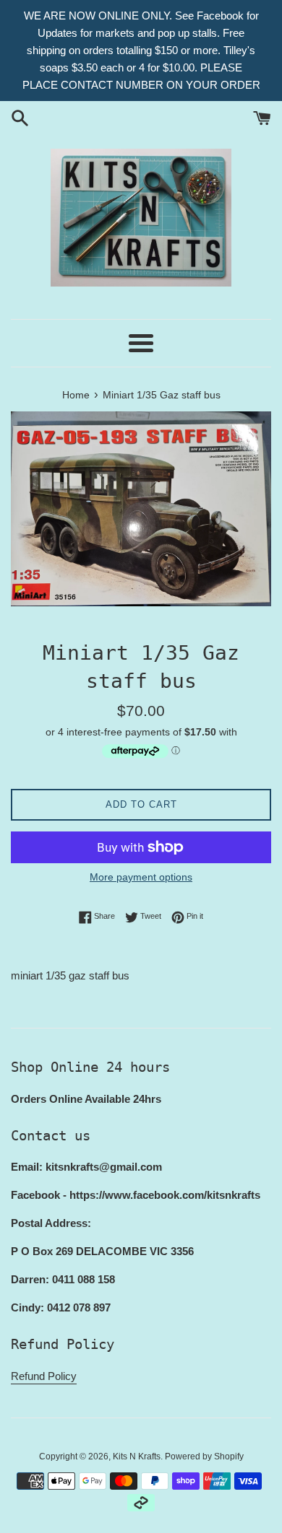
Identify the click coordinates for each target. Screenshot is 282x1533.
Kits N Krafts (137, 1456)
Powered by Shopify (204, 1456)
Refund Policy (44, 1376)
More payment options (141, 877)
